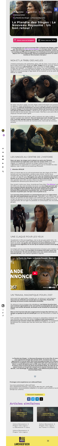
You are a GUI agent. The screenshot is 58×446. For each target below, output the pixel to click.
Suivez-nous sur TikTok (48, 40)
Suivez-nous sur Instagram (25, 40)
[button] (56, 9)
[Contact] (3, 167)
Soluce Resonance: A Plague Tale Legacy (21, 431)
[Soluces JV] (3, 163)
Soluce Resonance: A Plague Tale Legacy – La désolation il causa (21, 425)
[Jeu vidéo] (3, 152)
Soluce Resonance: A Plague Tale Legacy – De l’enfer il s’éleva (47, 425)
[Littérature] (3, 159)
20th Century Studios (31, 49)
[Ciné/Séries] (3, 156)
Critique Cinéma (46, 12)
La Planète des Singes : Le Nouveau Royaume (29, 18)
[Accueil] (3, 148)
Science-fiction (19, 15)
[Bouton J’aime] (35, 376)
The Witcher (51, 184)
